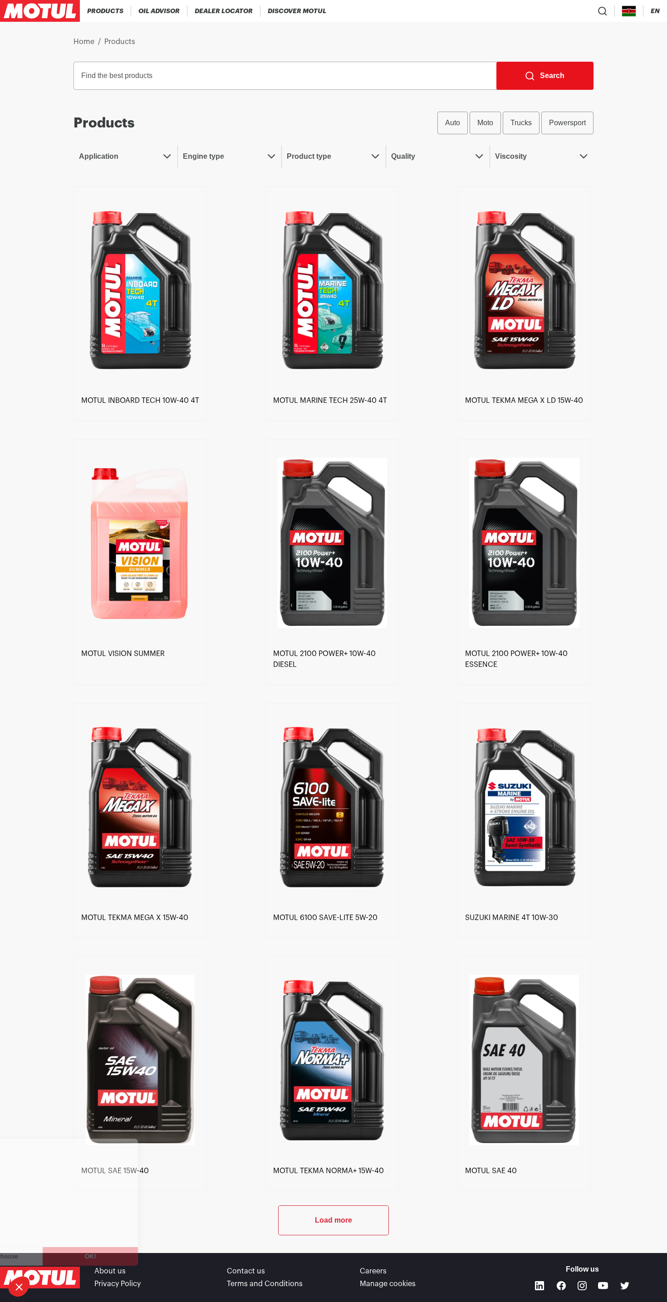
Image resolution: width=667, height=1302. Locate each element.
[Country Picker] (629, 11)
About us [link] (110, 1271)
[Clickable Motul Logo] (40, 11)
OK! (152, 1256)
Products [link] (119, 41)
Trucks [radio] (521, 123)
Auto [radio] (452, 123)
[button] (19, 1286)
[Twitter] (624, 1285)
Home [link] (84, 41)
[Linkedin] (539, 1285)
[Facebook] (561, 1285)
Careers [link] (373, 1271)
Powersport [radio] (567, 123)
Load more (333, 1220)
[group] (515, 123)
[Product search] (602, 10)
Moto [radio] (485, 123)
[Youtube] (603, 1285)
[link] (140, 289)
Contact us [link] (246, 1271)
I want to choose (56, 1256)
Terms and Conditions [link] (265, 1283)
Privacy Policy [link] (117, 1283)
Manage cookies (388, 1283)
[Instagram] (582, 1285)
